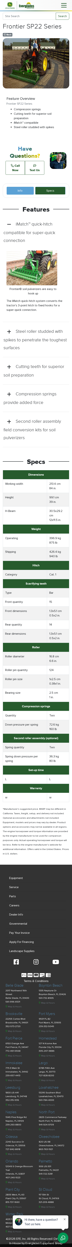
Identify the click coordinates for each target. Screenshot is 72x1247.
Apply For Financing (21, 942)
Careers (14, 905)
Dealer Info (16, 914)
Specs (50, 191)
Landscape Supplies (22, 951)
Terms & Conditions (36, 981)
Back (8, 34)
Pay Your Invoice (19, 933)
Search (62, 16)
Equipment (16, 878)
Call (16, 168)
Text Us (35, 170)
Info (20, 191)
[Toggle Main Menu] (64, 5)
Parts (12, 896)
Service (14, 887)
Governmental (18, 924)
